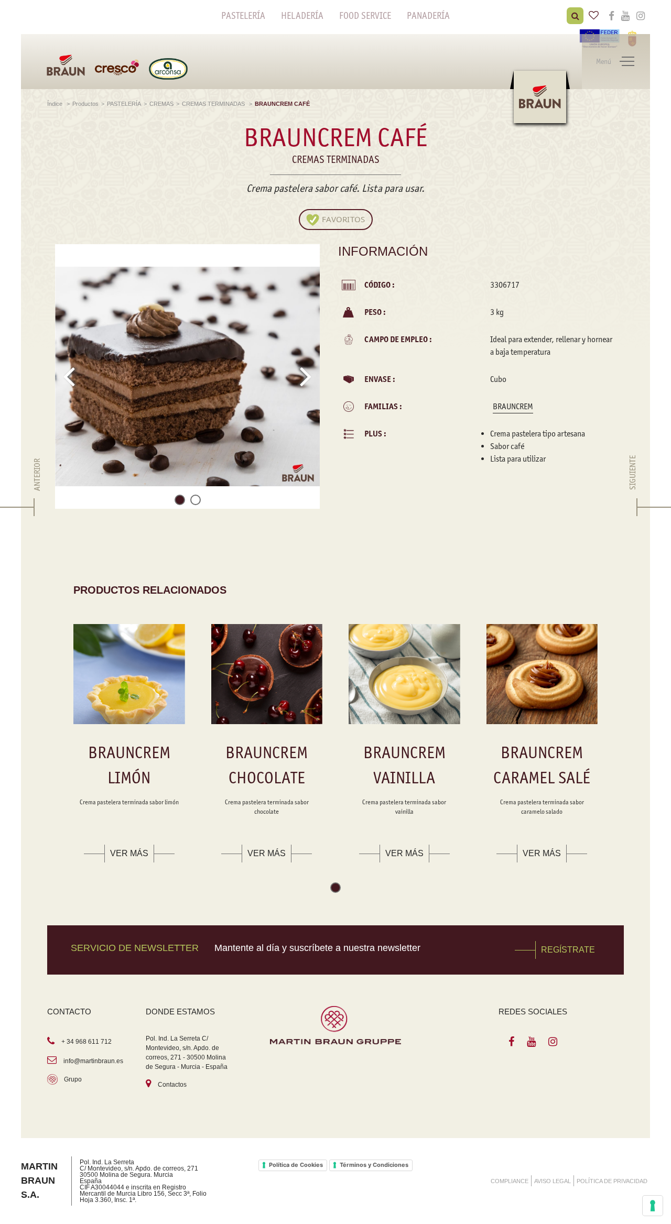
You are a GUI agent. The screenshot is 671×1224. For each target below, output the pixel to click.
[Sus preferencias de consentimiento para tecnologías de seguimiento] (653, 1206)
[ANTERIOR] (37, 507)
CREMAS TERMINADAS (214, 104)
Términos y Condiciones (374, 1164)
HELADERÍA (302, 15)
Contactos (172, 1084)
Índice (55, 104)
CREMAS (161, 104)
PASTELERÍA (243, 15)
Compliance (509, 1181)
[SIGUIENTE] (632, 507)
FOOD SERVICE (365, 15)
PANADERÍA (428, 15)
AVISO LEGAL (552, 1181)
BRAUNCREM (513, 406)
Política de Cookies (296, 1164)
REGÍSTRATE (568, 949)
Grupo (73, 1079)
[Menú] (627, 61)
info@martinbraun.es (93, 1061)
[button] (180, 502)
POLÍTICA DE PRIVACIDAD (612, 1181)
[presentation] (69, 376)
